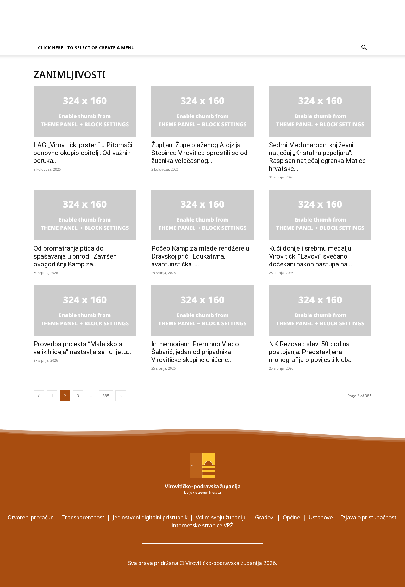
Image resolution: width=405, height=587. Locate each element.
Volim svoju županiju (221, 517)
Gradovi (265, 517)
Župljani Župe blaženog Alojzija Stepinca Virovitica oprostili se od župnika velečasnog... (199, 153)
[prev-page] (39, 395)
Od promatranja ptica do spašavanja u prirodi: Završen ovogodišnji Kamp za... (75, 256)
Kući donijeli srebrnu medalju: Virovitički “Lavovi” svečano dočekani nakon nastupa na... (310, 256)
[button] (363, 48)
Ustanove (320, 517)
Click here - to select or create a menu (86, 48)
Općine (291, 517)
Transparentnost (83, 517)
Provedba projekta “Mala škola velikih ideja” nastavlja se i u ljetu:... (83, 348)
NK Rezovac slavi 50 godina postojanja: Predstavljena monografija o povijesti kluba (310, 352)
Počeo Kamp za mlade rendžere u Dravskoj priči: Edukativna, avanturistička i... (200, 256)
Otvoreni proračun (31, 517)
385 (106, 395)
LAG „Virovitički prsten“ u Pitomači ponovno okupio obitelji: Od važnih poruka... (83, 153)
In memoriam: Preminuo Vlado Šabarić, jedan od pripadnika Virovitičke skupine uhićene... (195, 352)
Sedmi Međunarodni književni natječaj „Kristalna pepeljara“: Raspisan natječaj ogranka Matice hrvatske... (317, 156)
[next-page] (120, 395)
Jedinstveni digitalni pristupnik (150, 517)
